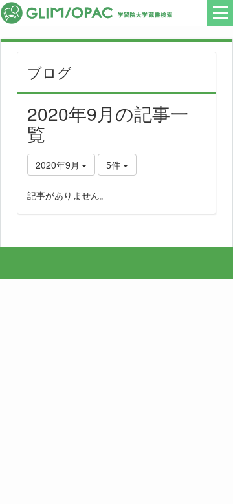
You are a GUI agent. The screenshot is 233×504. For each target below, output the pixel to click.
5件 (114, 164)
